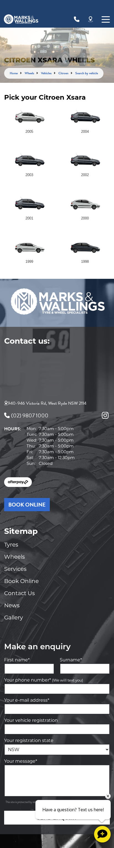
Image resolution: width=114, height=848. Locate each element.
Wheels (14, 556)
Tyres (11, 544)
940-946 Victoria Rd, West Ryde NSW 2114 (47, 403)
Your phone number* (43, 680)
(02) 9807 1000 (29, 415)
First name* (17, 659)
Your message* (20, 761)
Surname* (71, 659)
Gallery (13, 617)
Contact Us (19, 593)
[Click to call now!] (77, 19)
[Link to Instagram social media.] (105, 415)
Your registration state (28, 740)
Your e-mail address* (26, 700)
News (12, 605)
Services (15, 569)
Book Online (21, 581)
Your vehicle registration (31, 720)
